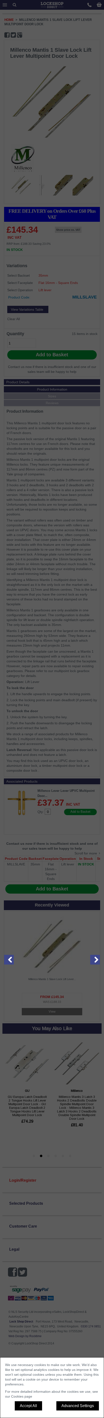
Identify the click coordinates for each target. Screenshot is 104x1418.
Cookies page (21, 1396)
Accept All (28, 1406)
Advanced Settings (77, 1406)
